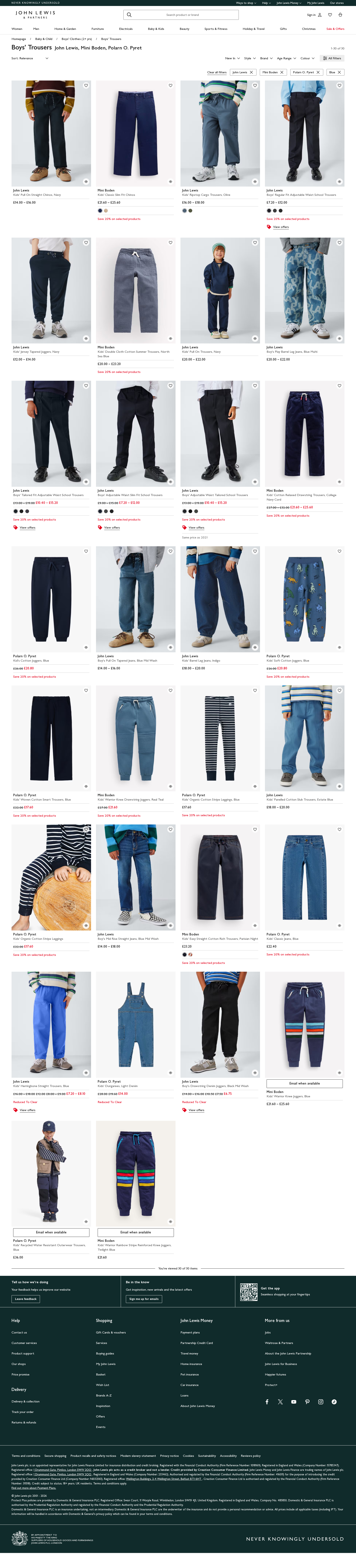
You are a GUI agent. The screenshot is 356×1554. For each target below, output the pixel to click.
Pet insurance (189, 1374)
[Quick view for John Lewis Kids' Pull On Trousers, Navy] (255, 338)
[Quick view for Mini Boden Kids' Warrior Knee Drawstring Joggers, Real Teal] (170, 786)
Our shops (19, 1364)
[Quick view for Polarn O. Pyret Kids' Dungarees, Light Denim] (170, 1072)
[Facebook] (267, 1403)
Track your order (23, 1412)
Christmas (309, 29)
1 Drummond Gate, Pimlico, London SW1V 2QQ (63, 1470)
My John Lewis (315, 3)
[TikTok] (334, 1403)
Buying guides (105, 1353)
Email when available (293, 1084)
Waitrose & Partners (279, 1343)
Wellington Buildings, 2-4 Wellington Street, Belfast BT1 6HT (164, 1479)
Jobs (268, 1332)
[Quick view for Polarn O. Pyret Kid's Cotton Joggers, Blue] (86, 647)
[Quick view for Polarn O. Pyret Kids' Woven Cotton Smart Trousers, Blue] (86, 786)
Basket (100, 1374)
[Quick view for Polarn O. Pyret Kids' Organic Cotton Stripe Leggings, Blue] (255, 786)
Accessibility (228, 1456)
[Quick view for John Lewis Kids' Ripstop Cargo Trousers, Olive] (255, 181)
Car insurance (189, 1385)
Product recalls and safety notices (93, 1456)
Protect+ (271, 1385)
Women (17, 29)
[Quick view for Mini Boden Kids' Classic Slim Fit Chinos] (170, 181)
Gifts (283, 29)
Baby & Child (43, 39)
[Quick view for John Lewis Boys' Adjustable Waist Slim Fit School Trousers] (170, 482)
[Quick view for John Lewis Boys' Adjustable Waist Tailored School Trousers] (255, 482)
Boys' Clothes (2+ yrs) (77, 39)
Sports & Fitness (216, 29)
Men (36, 29)
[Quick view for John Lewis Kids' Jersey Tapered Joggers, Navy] (86, 338)
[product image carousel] (51, 134)
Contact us (19, 1332)
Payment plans (190, 1332)
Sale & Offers (335, 29)
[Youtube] (293, 1403)
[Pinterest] (307, 1403)
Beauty (184, 29)
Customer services (24, 1343)
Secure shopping (55, 1456)
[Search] (129, 15)
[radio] (100, 210)
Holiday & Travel (254, 29)
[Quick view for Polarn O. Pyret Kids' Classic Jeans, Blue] (339, 925)
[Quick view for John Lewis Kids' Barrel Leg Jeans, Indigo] (255, 647)
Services (101, 1343)
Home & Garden (65, 29)
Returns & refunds (24, 1422)
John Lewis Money (287, 3)
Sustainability (207, 1456)
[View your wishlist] (329, 15)
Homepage (19, 39)
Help (265, 3)
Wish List (102, 1385)
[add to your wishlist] (86, 85)
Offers (100, 1416)
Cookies (188, 1456)
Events (100, 1427)
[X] (280, 1403)
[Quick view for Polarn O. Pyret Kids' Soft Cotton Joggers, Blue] (339, 647)
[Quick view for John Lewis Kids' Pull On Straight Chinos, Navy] (86, 181)
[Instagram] (320, 1403)
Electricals (126, 29)
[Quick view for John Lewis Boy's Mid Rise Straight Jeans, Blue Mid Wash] (170, 925)
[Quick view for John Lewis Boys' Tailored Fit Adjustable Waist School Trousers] (86, 482)
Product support (23, 1353)
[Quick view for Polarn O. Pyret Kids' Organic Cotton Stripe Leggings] (86, 925)
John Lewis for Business (281, 1364)
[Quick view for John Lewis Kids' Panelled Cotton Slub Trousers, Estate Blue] (339, 786)
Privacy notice (169, 1456)
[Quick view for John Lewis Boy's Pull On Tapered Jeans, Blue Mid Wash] (170, 647)
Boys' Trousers (111, 39)
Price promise (20, 1374)
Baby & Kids (156, 29)
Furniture (97, 29)
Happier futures (275, 1374)
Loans (184, 1395)
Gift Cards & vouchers (111, 1332)
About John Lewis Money (197, 1406)
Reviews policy (251, 1456)
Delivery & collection (26, 1401)
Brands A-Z (104, 1395)
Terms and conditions (26, 1456)
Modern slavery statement (138, 1456)
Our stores (337, 3)
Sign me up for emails (144, 1299)
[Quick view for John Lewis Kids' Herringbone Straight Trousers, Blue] (86, 1072)
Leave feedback (25, 1299)
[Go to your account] (320, 15)
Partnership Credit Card (196, 1343)
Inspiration (103, 1406)
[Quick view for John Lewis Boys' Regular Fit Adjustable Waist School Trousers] (339, 181)
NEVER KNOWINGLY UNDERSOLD (36, 2)
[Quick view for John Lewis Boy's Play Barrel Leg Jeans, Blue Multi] (339, 338)
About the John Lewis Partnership (288, 1353)
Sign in (311, 15)
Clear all (217, 72)
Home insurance (191, 1364)
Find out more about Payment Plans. (34, 1488)
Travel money (189, 1353)
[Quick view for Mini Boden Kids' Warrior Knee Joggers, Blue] (339, 1072)
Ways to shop (244, 3)
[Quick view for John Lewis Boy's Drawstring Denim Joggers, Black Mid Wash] (255, 1072)
